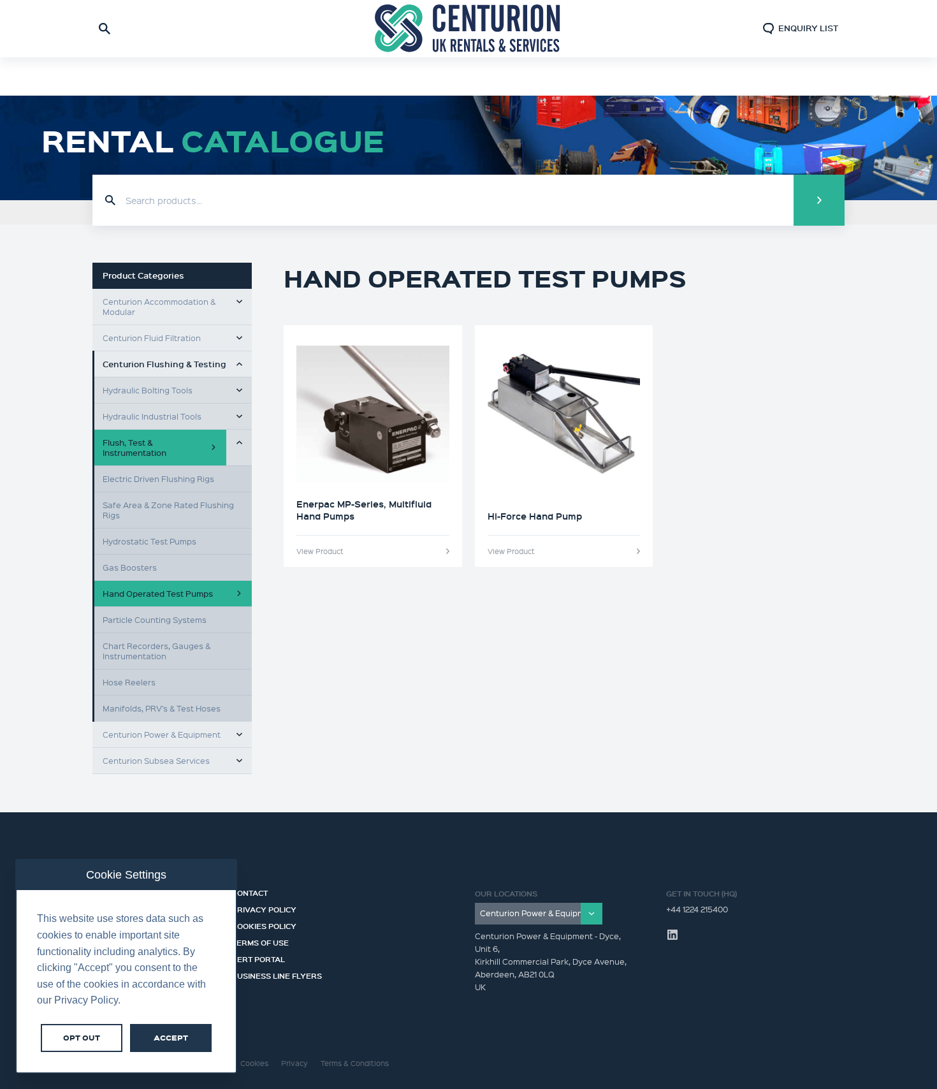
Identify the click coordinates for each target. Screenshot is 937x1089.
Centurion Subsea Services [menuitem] (156, 760)
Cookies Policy (264, 924)
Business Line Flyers (277, 974)
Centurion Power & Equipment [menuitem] (162, 734)
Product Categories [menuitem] (143, 275)
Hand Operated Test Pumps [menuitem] (158, 593)
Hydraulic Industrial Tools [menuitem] (152, 416)
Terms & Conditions (355, 1063)
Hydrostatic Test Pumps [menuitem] (149, 541)
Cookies (254, 1063)
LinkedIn (672, 934)
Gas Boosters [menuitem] (130, 567)
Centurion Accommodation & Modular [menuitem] (159, 306)
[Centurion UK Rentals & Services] (468, 28)
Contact (250, 891)
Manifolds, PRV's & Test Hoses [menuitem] (162, 708)
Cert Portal (258, 957)
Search (819, 200)
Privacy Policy (264, 908)
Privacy (294, 1063)
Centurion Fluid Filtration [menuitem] (152, 337)
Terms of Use (260, 941)
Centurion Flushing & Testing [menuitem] (164, 364)
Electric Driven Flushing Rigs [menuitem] (158, 478)
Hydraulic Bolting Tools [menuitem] (147, 389)
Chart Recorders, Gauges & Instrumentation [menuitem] (156, 650)
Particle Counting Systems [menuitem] (155, 619)
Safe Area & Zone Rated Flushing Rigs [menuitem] (168, 509)
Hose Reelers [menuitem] (129, 681)
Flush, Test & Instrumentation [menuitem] (134, 447)
